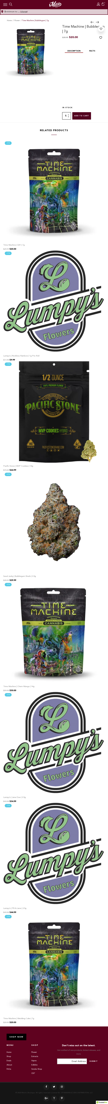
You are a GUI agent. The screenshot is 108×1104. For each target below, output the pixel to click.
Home (9, 20)
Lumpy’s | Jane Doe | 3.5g (14, 797)
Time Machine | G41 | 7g (14, 245)
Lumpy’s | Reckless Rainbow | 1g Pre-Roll (21, 356)
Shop (9, 1056)
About (9, 1065)
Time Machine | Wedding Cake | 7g (18, 1019)
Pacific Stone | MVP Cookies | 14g (18, 466)
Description (73, 51)
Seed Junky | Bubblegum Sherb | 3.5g (19, 576)
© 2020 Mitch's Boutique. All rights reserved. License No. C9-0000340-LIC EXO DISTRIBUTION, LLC (54, 1093)
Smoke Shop (36, 1069)
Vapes (33, 1061)
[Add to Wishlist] (101, 32)
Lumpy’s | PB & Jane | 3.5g (14, 908)
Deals (9, 1061)
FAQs (9, 1069)
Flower (17, 20)
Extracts (34, 1056)
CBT (33, 1073)
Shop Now (16, 1037)
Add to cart (81, 116)
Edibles (34, 1065)
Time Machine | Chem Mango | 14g (18, 687)
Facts (92, 51)
